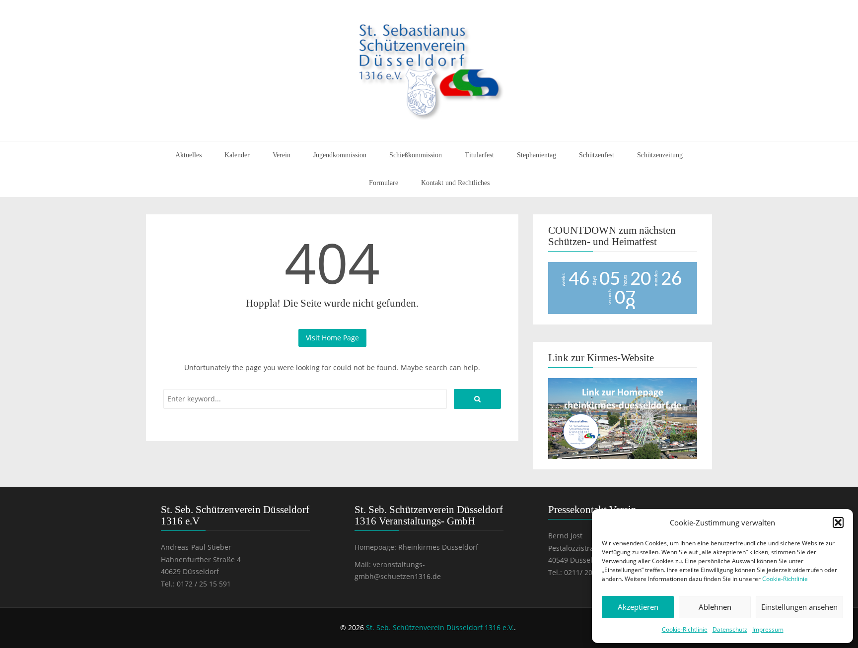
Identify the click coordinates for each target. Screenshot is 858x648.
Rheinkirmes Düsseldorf (438, 547)
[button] (838, 522)
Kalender (237, 155)
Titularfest (479, 155)
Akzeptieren (638, 607)
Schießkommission (415, 155)
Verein (281, 155)
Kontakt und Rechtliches (455, 183)
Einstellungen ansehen (799, 607)
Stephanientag (536, 155)
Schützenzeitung (660, 155)
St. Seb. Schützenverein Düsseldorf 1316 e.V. (440, 627)
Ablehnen (715, 607)
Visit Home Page (332, 337)
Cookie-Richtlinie (785, 579)
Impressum (768, 629)
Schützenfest (596, 155)
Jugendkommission (339, 155)
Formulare (383, 183)
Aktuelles (188, 155)
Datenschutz (730, 629)
